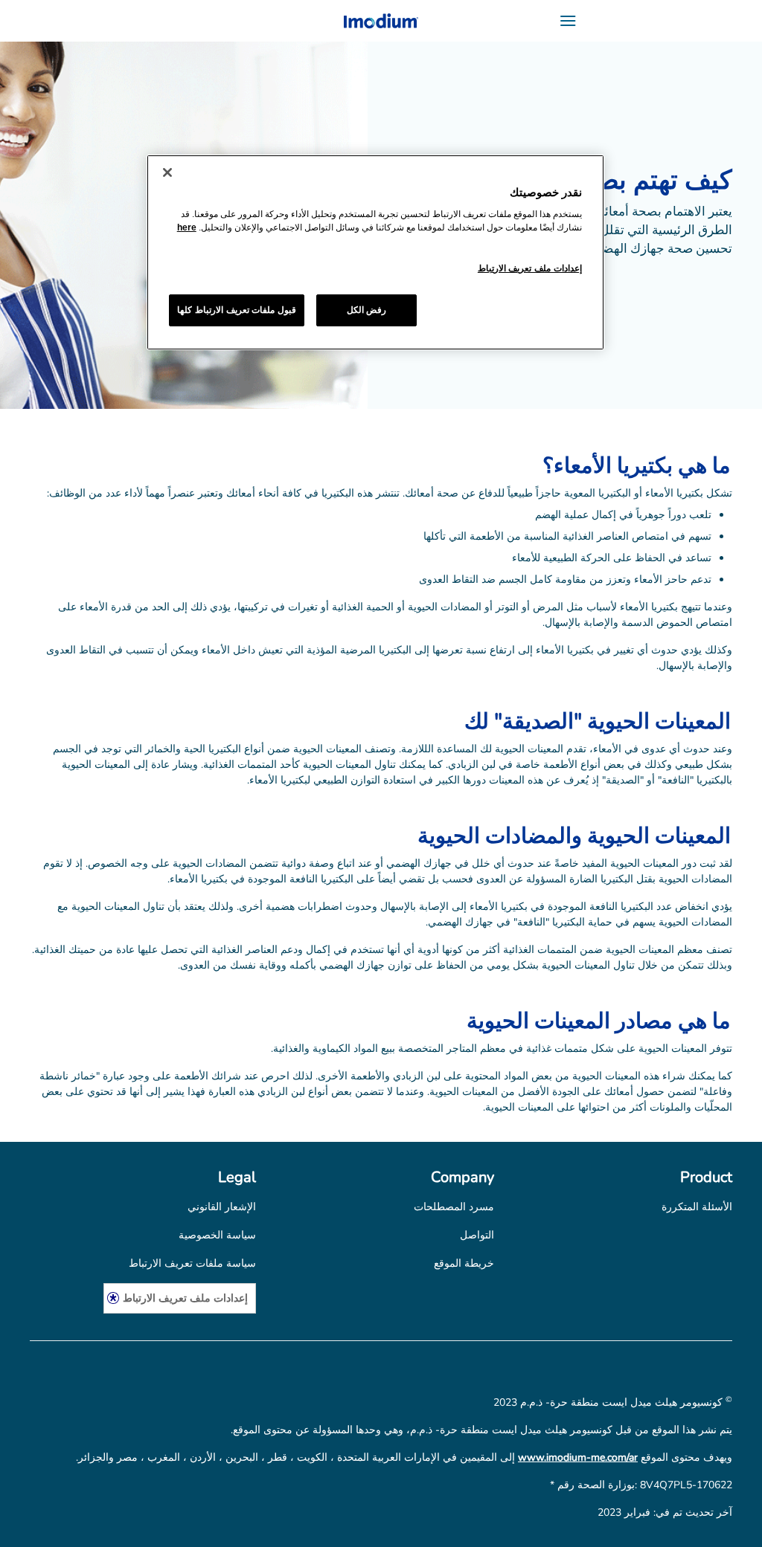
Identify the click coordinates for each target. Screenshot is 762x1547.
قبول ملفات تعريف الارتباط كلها (236, 310)
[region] (375, 252)
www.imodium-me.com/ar (578, 1457)
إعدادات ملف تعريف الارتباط (185, 1298)
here (186, 227)
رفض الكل (367, 310)
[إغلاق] (167, 172)
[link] (697, 1207)
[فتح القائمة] (644, 21)
